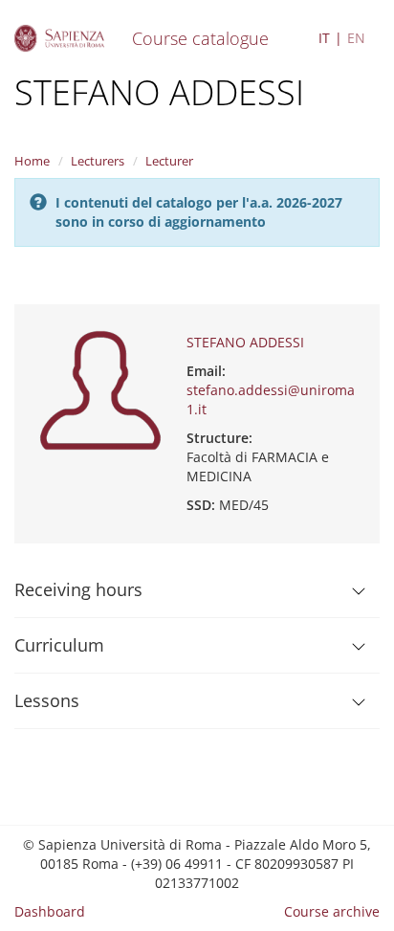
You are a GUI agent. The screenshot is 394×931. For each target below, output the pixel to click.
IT (324, 38)
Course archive (332, 911)
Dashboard (49, 911)
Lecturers (97, 160)
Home (32, 160)
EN (356, 38)
